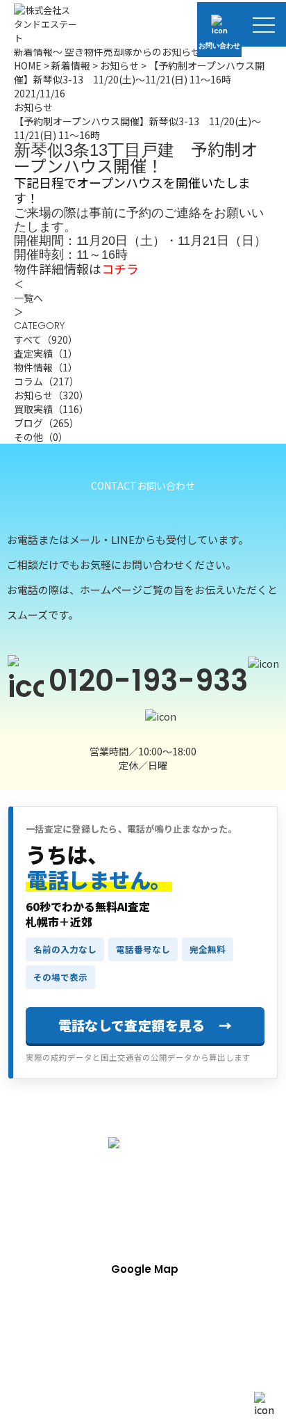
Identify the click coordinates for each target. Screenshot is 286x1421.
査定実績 (46, 353)
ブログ (46, 423)
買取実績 (51, 409)
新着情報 (70, 65)
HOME (28, 65)
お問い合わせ (219, 45)
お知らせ (119, 65)
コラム (46, 381)
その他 (41, 437)
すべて (46, 339)
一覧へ (28, 298)
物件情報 (46, 367)
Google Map (144, 1269)
